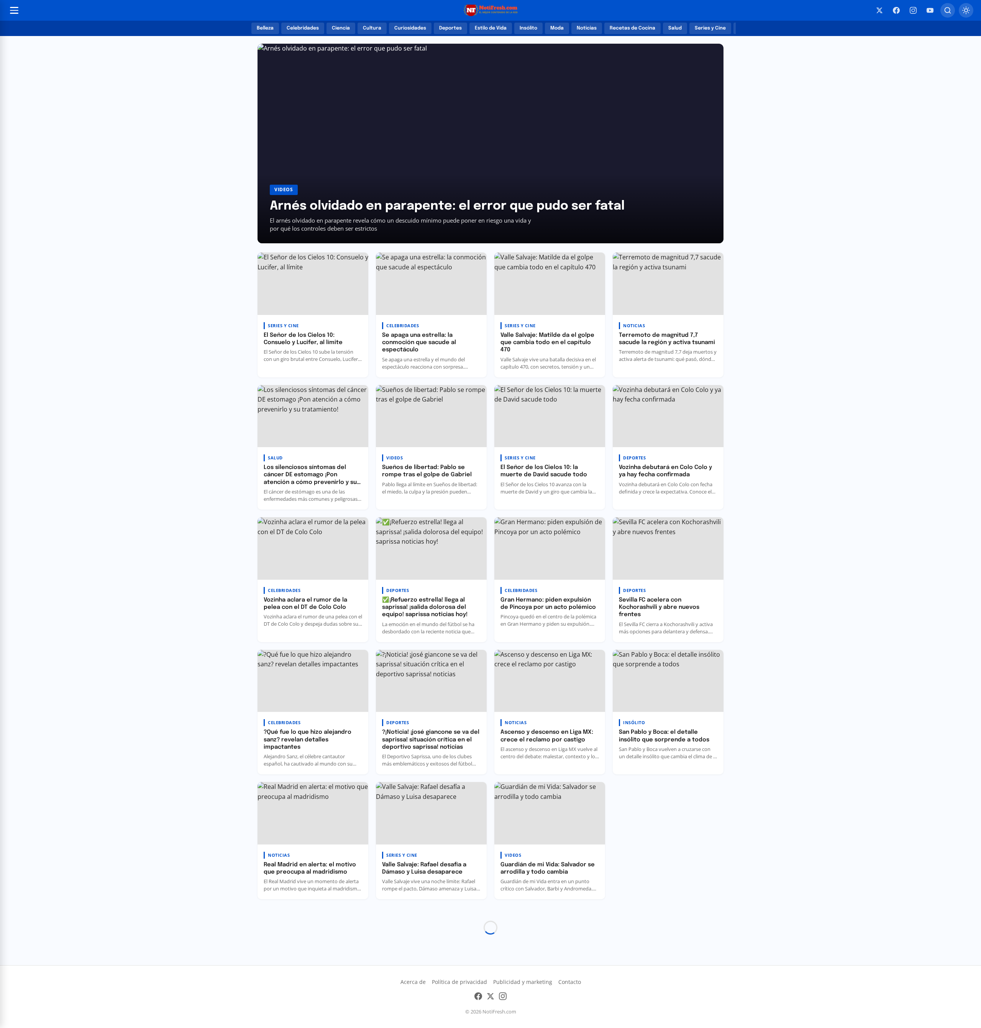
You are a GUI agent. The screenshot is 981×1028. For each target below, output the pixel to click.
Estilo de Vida (491, 28)
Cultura (372, 28)
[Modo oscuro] (966, 10)
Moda (557, 28)
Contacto (569, 981)
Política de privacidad (459, 981)
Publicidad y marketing (522, 981)
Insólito (528, 28)
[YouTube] (930, 10)
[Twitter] (490, 997)
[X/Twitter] (879, 10)
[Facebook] (896, 10)
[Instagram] (913, 10)
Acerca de (413, 981)
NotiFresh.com (499, 1011)
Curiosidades (410, 28)
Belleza (265, 28)
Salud (675, 28)
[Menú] (14, 10)
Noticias (587, 28)
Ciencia (341, 28)
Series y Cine (710, 28)
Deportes (450, 28)
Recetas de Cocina (632, 28)
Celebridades (303, 28)
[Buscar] (947, 10)
